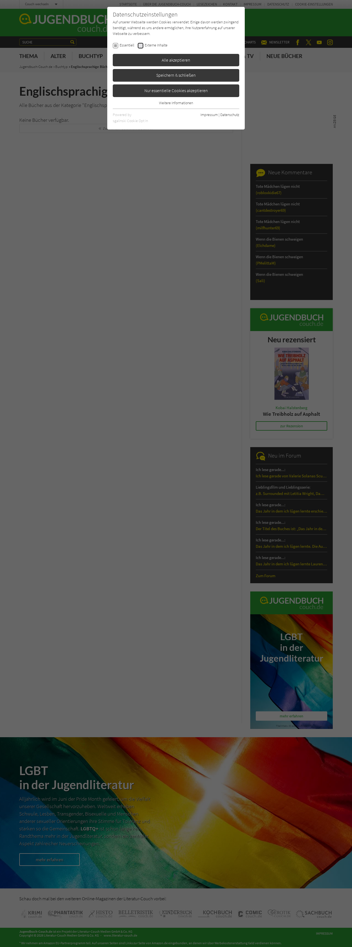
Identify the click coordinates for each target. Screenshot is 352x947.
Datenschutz (229, 114)
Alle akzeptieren (176, 60)
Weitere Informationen (176, 102)
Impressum (209, 114)
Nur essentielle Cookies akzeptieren (176, 90)
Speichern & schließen (176, 75)
